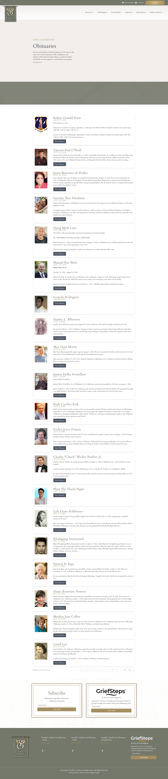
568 (129, 670)
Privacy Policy (74, 773)
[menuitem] (90, 12)
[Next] (133, 670)
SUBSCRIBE (57, 709)
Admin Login (94, 773)
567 (125, 670)
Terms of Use (84, 773)
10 (116, 670)
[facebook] (42, 751)
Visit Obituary (60, 141)
